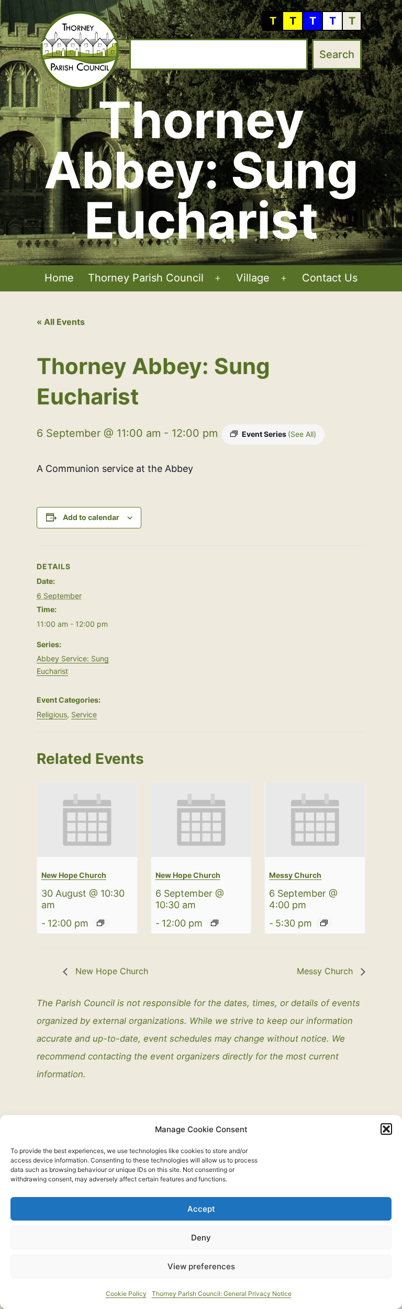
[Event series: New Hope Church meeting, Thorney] (100, 923)
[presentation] (87, 819)
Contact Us (330, 278)
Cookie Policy (126, 1293)
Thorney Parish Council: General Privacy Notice (222, 1293)
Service (84, 714)
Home (59, 278)
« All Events (61, 322)
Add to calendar (91, 517)
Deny (201, 1238)
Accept (201, 1209)
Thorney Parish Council (146, 278)
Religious (52, 714)
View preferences (201, 1266)
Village (253, 278)
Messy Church (295, 875)
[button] (386, 1129)
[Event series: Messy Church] (324, 923)
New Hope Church (73, 875)
